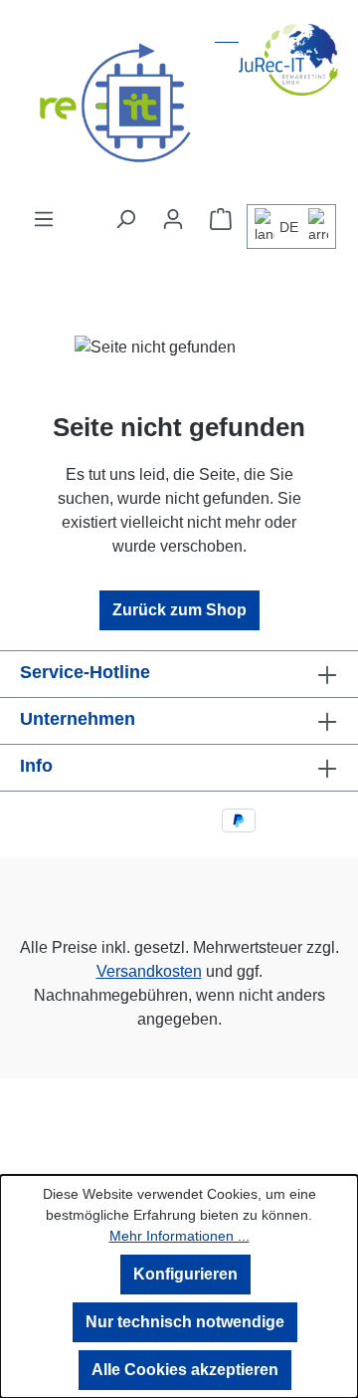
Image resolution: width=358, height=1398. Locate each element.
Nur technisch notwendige (185, 1321)
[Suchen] (125, 219)
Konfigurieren (185, 1274)
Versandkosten (149, 971)
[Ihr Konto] (173, 219)
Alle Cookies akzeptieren (184, 1369)
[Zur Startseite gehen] (179, 103)
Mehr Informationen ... (179, 1236)
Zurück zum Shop (179, 609)
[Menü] (44, 219)
